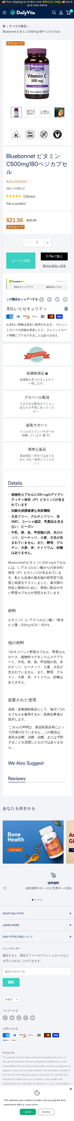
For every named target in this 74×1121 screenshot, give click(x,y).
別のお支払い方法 (54, 266)
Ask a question (16, 203)
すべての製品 (17, 26)
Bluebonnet (19, 181)
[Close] (71, 1089)
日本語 (8, 999)
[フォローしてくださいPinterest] (25, 1017)
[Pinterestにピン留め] (49, 299)
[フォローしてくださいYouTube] (32, 1017)
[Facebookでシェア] (41, 299)
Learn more (32, 1104)
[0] (68, 12)
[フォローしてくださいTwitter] (12, 1017)
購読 (11, 982)
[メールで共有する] (65, 299)
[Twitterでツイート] (57, 299)
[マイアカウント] (61, 13)
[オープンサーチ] (54, 13)
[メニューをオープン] (4, 12)
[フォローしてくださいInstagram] (18, 1017)
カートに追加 (21, 260)
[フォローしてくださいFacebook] (5, 1017)
